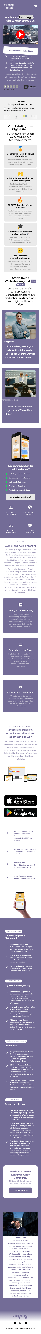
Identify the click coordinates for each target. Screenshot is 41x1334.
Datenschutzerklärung (22, 1328)
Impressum (9, 1328)
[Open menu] (35, 6)
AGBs (33, 1328)
